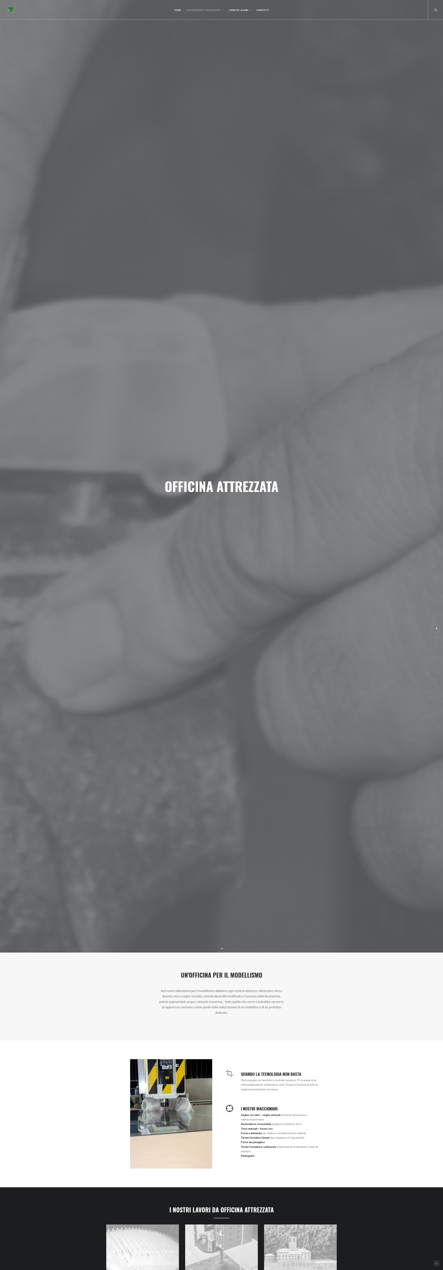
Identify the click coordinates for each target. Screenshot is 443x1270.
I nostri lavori (238, 10)
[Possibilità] (436, 642)
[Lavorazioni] (436, 633)
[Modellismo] (436, 628)
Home (177, 10)
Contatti (262, 10)
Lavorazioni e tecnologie (203, 10)
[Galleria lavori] (436, 637)
